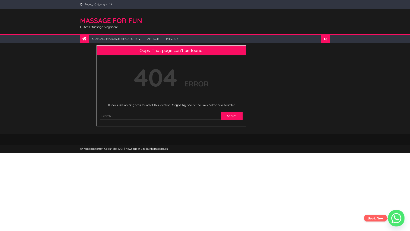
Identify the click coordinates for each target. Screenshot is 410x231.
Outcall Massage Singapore (114, 39)
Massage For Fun (111, 20)
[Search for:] (160, 116)
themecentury (159, 148)
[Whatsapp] (396, 218)
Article (153, 39)
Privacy (172, 39)
